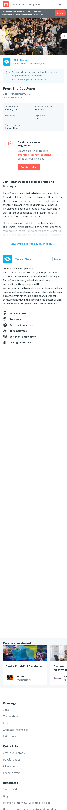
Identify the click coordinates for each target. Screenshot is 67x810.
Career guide (10, 789)
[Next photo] (60, 36)
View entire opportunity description (31, 243)
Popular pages (11, 759)
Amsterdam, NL (20, 93)
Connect (58, 258)
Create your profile (14, 753)
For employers (11, 773)
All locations (10, 766)
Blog (6, 796)
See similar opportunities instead (29, 79)
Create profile (29, 167)
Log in (58, 4)
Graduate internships (15, 730)
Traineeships (10, 716)
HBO (37, 118)
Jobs (6, 710)
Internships (9, 723)
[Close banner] (59, 140)
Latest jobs (10, 736)
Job (5, 93)
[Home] (5, 4)
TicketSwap (20, 60)
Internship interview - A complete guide (27, 802)
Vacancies (19, 4)
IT (6, 118)
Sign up (60, 13)
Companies (34, 4)
